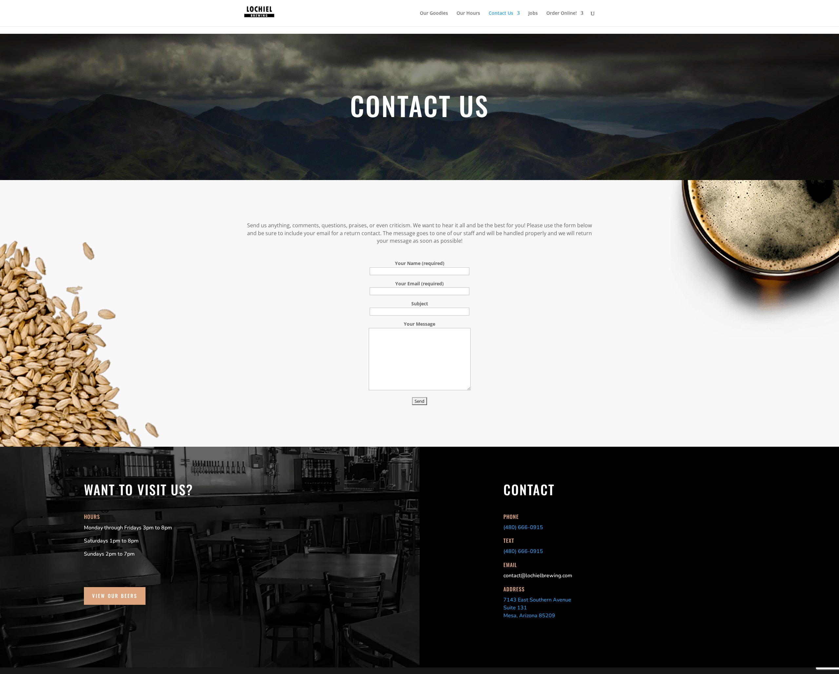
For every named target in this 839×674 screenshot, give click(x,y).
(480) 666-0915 (523, 527)
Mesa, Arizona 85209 (529, 615)
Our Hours (468, 13)
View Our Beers (114, 595)
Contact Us (501, 13)
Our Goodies (434, 13)
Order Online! (561, 13)
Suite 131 (515, 607)
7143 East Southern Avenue (537, 599)
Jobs (533, 13)
